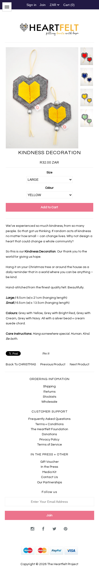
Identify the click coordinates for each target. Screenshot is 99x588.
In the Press (49, 466)
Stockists (49, 396)
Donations (49, 434)
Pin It (46, 353)
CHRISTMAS (27, 364)
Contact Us (49, 477)
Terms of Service (49, 444)
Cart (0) (69, 5)
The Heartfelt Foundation (49, 429)
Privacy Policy (49, 439)
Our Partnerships (49, 482)
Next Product (79, 364)
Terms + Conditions (49, 424)
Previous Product (52, 364)
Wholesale (49, 401)
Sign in (31, 5)
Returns (49, 391)
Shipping (49, 386)
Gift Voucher (49, 461)
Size (49, 172)
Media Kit (49, 472)
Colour (49, 187)
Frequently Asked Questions (49, 419)
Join (43, 5)
